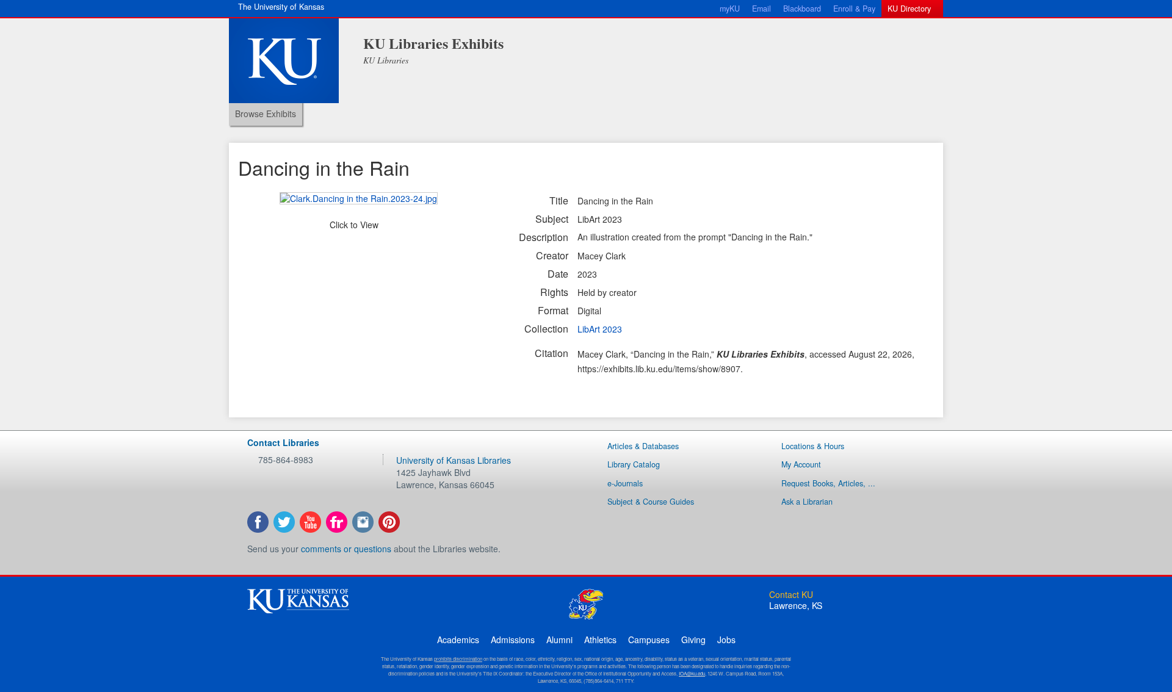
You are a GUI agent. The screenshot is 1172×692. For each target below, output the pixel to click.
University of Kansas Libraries (453, 460)
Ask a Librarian (807, 501)
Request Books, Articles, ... (828, 483)
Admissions (513, 639)
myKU (730, 8)
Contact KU (791, 594)
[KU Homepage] (284, 60)
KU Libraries (385, 60)
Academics (458, 639)
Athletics (600, 639)
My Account (801, 464)
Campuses (649, 639)
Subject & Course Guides (650, 501)
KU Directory (909, 8)
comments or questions (346, 548)
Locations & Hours (812, 446)
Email (761, 8)
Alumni (559, 639)
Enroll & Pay (854, 8)
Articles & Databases (643, 446)
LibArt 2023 (599, 329)
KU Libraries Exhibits (433, 43)
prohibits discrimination (458, 658)
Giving (693, 639)
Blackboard (802, 8)
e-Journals (625, 483)
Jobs (726, 639)
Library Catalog (633, 464)
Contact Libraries (283, 442)
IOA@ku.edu (692, 673)
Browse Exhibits (265, 113)
